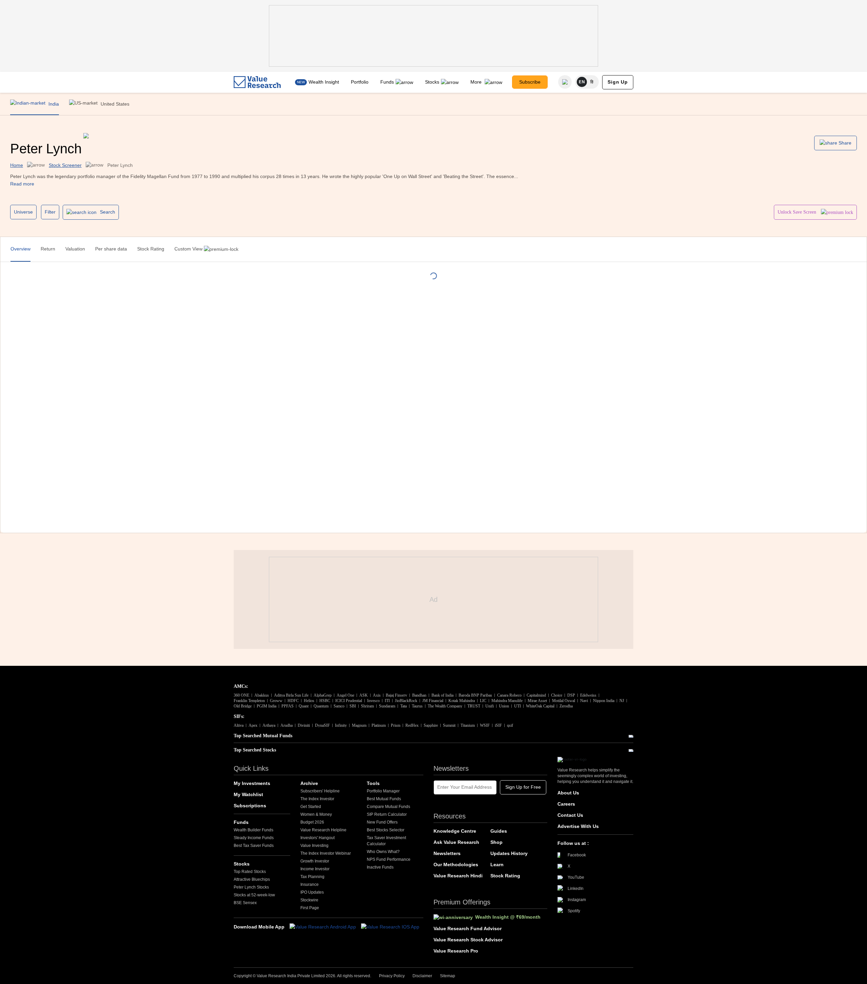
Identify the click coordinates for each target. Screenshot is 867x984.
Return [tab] (48, 249)
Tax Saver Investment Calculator (386, 840)
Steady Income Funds (254, 837)
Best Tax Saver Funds (254, 845)
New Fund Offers (382, 822)
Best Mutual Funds (384, 798)
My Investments (252, 783)
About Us (568, 792)
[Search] (565, 82)
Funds (387, 82)
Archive (309, 783)
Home (16, 165)
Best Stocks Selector (385, 830)
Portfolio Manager (383, 791)
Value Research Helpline (323, 830)
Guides (498, 831)
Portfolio (359, 82)
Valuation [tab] (75, 249)
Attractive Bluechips (252, 879)
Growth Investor (314, 861)
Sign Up (618, 82)
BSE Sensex (245, 902)
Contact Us (570, 815)
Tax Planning (312, 876)
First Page (309, 907)
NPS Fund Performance (388, 859)
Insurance (309, 884)
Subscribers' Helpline (320, 791)
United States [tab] (114, 104)
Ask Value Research (456, 842)
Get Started (310, 806)
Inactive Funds (380, 867)
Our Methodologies (456, 864)
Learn (497, 864)
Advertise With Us (578, 826)
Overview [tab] (20, 249)
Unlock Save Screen (798, 212)
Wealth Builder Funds (253, 830)
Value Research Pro (456, 951)
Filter (50, 212)
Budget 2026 (312, 822)
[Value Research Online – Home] (257, 82)
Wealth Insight (324, 82)
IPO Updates (312, 892)
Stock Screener (65, 165)
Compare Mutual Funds (388, 806)
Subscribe (530, 82)
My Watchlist (248, 794)
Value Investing (314, 845)
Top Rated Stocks (250, 871)
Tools (373, 783)
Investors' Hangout (317, 837)
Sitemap (447, 976)
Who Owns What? (383, 851)
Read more (22, 184)
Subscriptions (250, 805)
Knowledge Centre (455, 831)
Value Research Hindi (458, 875)
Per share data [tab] (111, 249)
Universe (23, 212)
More (476, 82)
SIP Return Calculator (387, 814)
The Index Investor (317, 798)
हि (592, 82)
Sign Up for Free (523, 787)
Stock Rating (505, 875)
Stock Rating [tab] (150, 249)
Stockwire (309, 900)
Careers (566, 804)
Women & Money (316, 814)
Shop (496, 842)
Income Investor (315, 869)
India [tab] (53, 104)
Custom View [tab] (189, 249)
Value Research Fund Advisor (468, 928)
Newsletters (447, 853)
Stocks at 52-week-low (254, 895)
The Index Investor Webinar (325, 853)
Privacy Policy (392, 976)
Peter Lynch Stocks (251, 887)
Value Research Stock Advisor (468, 939)
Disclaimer (422, 976)
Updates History (509, 853)
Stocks (432, 82)
